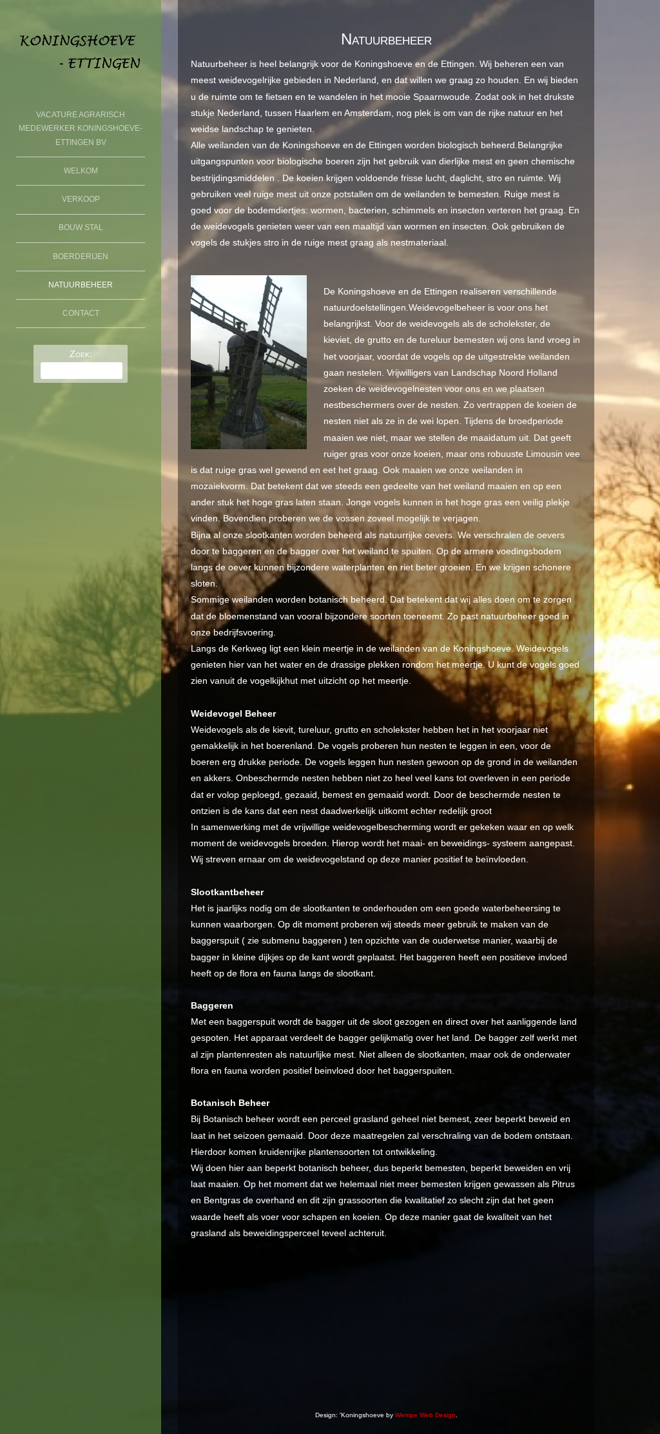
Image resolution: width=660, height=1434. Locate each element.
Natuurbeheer (80, 284)
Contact (81, 313)
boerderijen (80, 256)
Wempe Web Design (425, 1415)
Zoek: (81, 354)
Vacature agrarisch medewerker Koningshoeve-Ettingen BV (80, 128)
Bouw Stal (81, 227)
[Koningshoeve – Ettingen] (80, 76)
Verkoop (81, 199)
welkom (81, 170)
